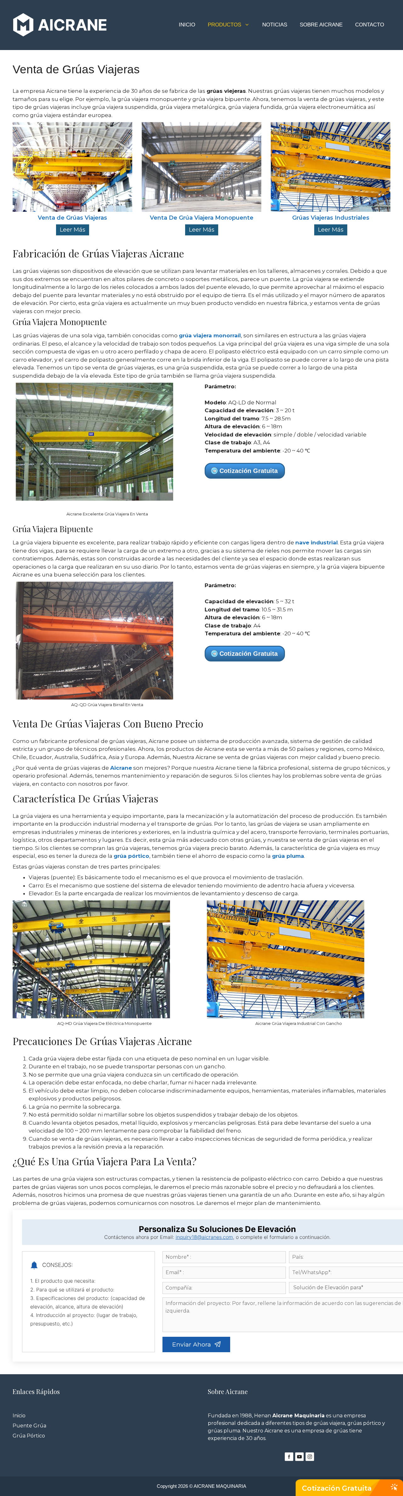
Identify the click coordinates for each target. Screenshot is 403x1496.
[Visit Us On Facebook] (289, 1460)
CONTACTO (369, 25)
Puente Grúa (29, 1426)
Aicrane (121, 768)
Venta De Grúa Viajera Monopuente (201, 218)
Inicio (19, 1416)
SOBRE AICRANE (321, 25)
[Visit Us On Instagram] (309, 1460)
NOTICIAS (274, 25)
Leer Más (72, 229)
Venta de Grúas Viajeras (72, 218)
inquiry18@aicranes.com (204, 1237)
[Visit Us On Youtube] (299, 1460)
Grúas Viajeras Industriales (330, 218)
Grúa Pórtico (29, 1436)
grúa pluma (288, 856)
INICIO (187, 25)
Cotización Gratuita (337, 1488)
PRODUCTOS (224, 25)
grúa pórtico (131, 856)
